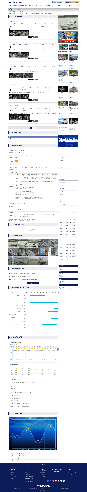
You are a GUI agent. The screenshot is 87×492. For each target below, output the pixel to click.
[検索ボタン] (69, 6)
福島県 (61, 219)
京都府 (67, 237)
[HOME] (10, 6)
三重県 (73, 234)
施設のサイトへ (18, 157)
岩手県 (73, 212)
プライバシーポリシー (46, 488)
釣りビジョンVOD (14, 470)
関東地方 (61, 185)
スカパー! (13, 472)
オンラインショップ (72, 472)
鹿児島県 (61, 259)
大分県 (67, 256)
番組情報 (26, 469)
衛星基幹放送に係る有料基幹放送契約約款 (29, 481)
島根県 (67, 244)
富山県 (61, 228)
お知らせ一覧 (26, 488)
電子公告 (20, 488)
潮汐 (60, 173)
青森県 (67, 212)
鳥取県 (61, 244)
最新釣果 (61, 150)
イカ (46, 13)
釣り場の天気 (42, 472)
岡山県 (73, 244)
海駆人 (60, 269)
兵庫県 (61, 241)
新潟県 (73, 225)
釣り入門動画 (42, 476)
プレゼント (70, 474)
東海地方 (61, 191)
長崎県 (73, 253)
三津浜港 (61, 275)
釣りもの (61, 167)
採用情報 (32, 488)
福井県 (73, 228)
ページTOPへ (43, 464)
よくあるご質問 (55, 471)
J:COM (12, 474)
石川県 (67, 228)
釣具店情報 (42, 474)
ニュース (61, 154)
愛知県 (67, 234)
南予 (69, 282)
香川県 (61, 250)
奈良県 (67, 241)
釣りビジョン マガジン (57, 469)
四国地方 (61, 201)
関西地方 (61, 194)
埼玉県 (67, 222)
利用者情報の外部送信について (66, 488)
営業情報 (61, 157)
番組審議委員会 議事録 (29, 478)
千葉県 (73, 222)
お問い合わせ (37, 488)
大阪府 (73, 237)
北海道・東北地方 (63, 182)
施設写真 (61, 160)
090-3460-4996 (18, 152)
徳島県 (73, 247)
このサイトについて (55, 488)
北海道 (61, 212)
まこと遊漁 (28, 13)
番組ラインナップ (28, 474)
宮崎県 (73, 256)
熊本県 (61, 256)
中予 (17, 11)
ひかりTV (13, 478)
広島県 (61, 247)
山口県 (67, 247)
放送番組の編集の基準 (29, 476)
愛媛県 (14, 11)
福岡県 (61, 253)
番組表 (26, 472)
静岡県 (61, 234)
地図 (60, 163)
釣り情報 (42, 469)
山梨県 (61, 231)
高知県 (73, 250)
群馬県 (61, 222)
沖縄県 (67, 259)
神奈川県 (67, 225)
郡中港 (60, 276)
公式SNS (70, 470)
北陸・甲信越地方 (63, 188)
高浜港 (70, 275)
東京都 (61, 225)
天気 (60, 170)
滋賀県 (61, 237)
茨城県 (67, 219)
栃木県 (73, 219)
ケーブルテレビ (14, 476)
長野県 (67, 231)
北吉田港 (21, 11)
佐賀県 (67, 253)
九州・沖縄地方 (62, 204)
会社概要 (15, 488)
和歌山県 (74, 241)
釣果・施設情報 (43, 470)
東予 (60, 282)
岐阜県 (73, 231)
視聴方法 (13, 469)
